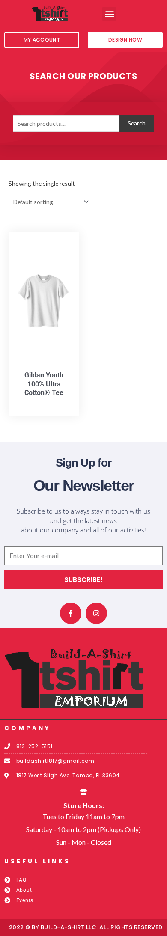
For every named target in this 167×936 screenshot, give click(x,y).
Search (137, 123)
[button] (109, 14)
